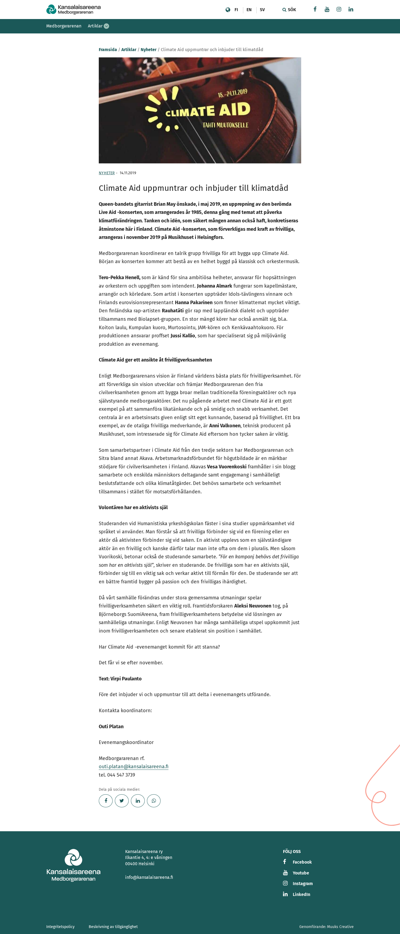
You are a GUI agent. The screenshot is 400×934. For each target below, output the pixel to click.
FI (236, 9)
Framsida (108, 49)
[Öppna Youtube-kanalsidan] (327, 10)
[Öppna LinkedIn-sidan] (351, 10)
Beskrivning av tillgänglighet (113, 926)
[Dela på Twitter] (122, 800)
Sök (291, 9)
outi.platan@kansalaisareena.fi (133, 767)
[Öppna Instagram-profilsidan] (339, 10)
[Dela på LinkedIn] (138, 800)
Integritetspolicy (60, 926)
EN (249, 9)
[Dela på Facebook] (106, 800)
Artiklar (95, 26)
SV (262, 9)
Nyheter (148, 49)
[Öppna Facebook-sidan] (315, 10)
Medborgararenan (63, 26)
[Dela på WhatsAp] (154, 800)
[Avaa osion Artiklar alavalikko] (106, 26)
